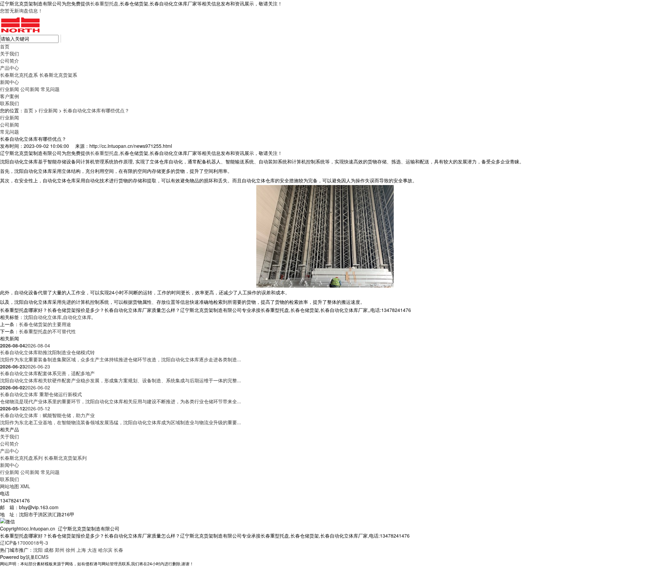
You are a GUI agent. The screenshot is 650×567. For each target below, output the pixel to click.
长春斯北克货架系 (58, 74)
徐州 (70, 549)
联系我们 (9, 103)
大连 (92, 549)
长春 (118, 549)
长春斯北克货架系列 (65, 457)
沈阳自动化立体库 (43, 317)
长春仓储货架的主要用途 (45, 324)
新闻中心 (9, 81)
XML (25, 486)
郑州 (59, 549)
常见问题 (50, 89)
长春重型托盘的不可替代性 (47, 331)
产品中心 (9, 67)
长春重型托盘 (104, 3)
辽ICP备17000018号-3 (24, 542)
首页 (4, 46)
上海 (81, 549)
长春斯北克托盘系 (19, 74)
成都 (48, 549)
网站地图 (9, 486)
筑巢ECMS (36, 556)
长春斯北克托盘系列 (21, 457)
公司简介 (9, 60)
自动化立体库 (77, 317)
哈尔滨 (105, 549)
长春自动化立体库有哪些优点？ (96, 110)
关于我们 (9, 53)
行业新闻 (9, 89)
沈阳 (38, 549)
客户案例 (9, 96)
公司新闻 (29, 89)
